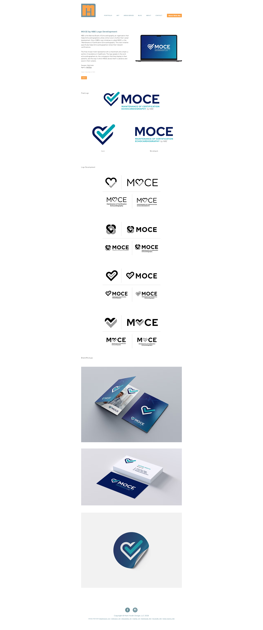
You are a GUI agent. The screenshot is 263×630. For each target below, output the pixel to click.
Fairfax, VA (136, 619)
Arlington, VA (115, 619)
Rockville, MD (157, 619)
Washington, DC (104, 619)
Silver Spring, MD (169, 619)
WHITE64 (89, 67)
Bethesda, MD (146, 619)
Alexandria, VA (127, 619)
